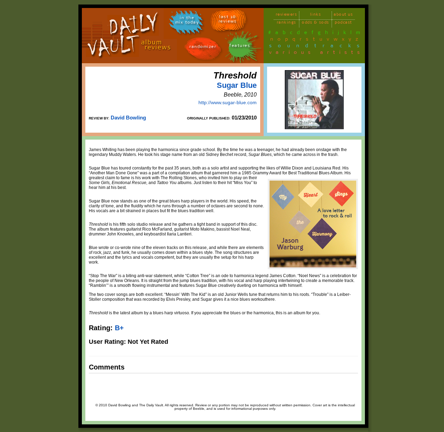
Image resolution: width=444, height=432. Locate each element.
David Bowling (128, 118)
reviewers (286, 15)
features (239, 47)
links (315, 15)
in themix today (187, 21)
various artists (316, 53)
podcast (343, 23)
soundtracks (317, 46)
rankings (286, 23)
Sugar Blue (237, 85)
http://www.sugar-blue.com (227, 102)
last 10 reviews (228, 20)
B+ (119, 328)
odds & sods (315, 23)
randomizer (202, 48)
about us (343, 15)
